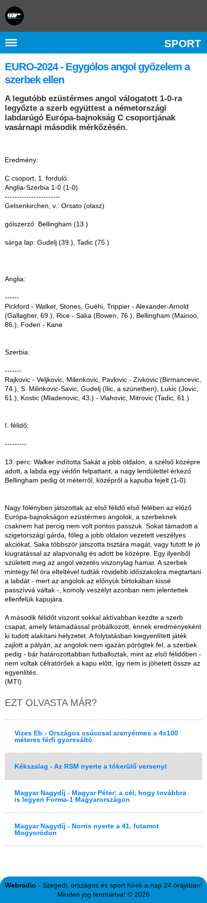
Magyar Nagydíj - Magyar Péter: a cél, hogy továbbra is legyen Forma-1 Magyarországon (100, 796)
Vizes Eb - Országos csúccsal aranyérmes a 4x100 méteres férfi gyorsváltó (96, 736)
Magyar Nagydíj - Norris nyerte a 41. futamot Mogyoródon (86, 829)
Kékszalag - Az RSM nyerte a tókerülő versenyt (90, 766)
